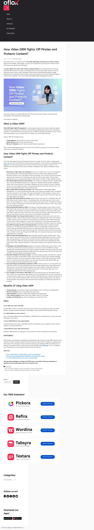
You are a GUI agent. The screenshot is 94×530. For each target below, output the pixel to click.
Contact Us (10, 23)
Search (6, 379)
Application (8, 366)
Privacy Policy (10, 33)
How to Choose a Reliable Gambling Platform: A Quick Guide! (22, 370)
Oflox (9, 527)
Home (8, 14)
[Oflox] (11, 4)
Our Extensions (11, 28)
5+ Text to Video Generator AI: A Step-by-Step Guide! (22, 358)
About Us (9, 19)
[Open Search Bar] (5, 39)
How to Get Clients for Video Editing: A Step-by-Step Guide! (23, 354)
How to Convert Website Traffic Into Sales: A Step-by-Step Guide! (23, 368)
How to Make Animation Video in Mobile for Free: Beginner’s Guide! (26, 356)
